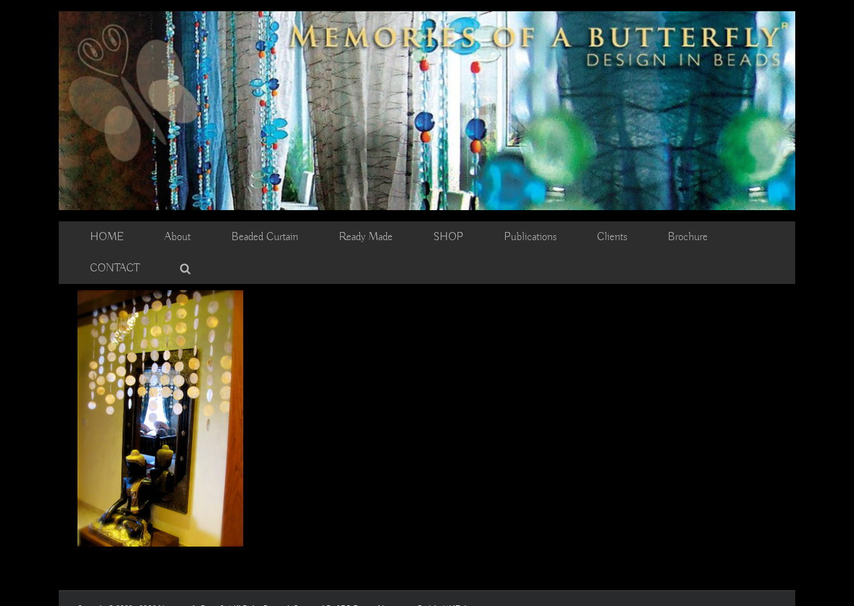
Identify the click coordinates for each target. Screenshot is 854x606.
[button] (185, 268)
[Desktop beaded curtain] (427, 17)
